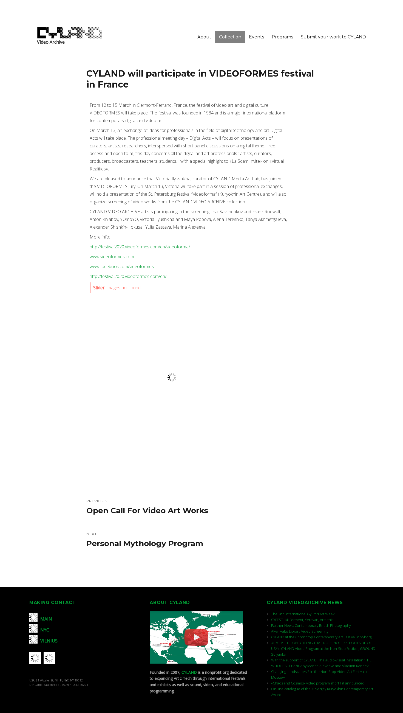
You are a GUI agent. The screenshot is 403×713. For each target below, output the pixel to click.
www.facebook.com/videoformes (122, 266)
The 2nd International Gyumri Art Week (302, 613)
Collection (230, 37)
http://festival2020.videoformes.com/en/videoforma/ (140, 247)
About (204, 37)
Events (256, 37)
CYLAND (189, 672)
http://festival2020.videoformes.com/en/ (128, 276)
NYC (44, 630)
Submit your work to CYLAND (333, 37)
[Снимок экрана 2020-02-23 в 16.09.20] (188, 377)
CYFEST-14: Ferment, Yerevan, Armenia (302, 619)
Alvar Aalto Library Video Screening (299, 631)
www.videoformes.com (112, 257)
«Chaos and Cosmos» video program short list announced (317, 683)
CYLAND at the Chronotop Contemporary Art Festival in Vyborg (321, 637)
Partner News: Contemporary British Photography (311, 625)
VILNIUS (49, 641)
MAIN (46, 619)
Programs (282, 37)
